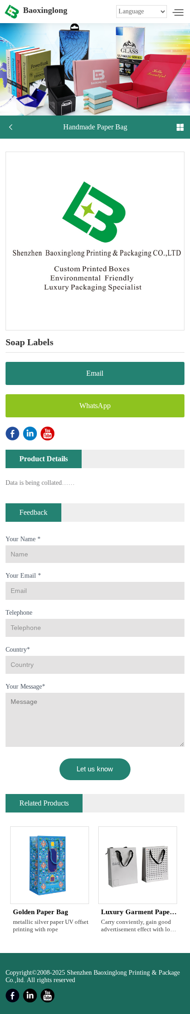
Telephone (19, 612)
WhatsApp (95, 405)
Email (94, 373)
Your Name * (23, 539)
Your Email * (23, 575)
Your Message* (25, 686)
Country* (18, 649)
